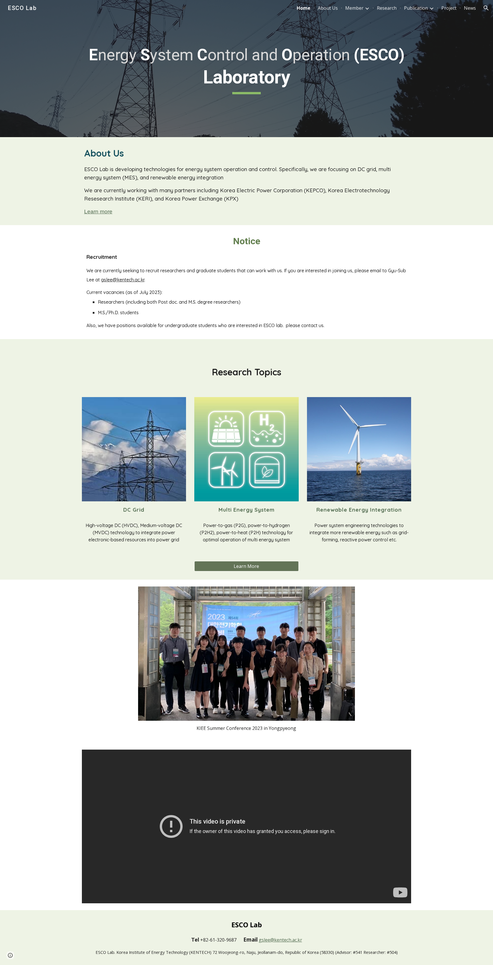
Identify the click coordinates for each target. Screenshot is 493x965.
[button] (486, 8)
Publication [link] (416, 8)
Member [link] (354, 8)
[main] (246, 68)
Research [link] (387, 8)
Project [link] (448, 8)
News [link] (470, 8)
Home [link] (303, 8)
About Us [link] (328, 8)
